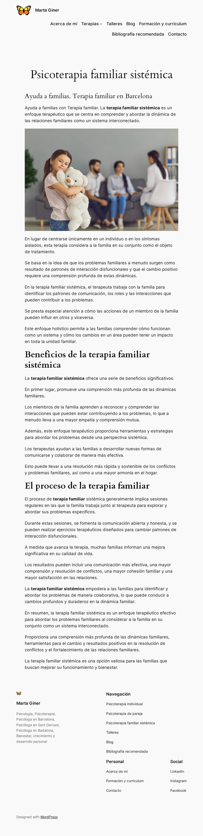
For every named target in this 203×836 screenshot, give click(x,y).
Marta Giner (47, 10)
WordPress (49, 817)
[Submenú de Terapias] (101, 24)
